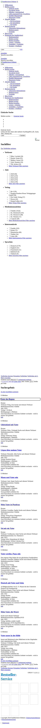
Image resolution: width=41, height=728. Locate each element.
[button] (37, 139)
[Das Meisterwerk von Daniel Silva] (34, 692)
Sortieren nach (5, 379)
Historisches (14, 232)
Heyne (13, 199)
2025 (12, 176)
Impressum (5, 723)
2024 (12, 178)
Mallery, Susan (15, 160)
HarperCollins (15, 201)
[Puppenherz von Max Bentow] (15, 704)
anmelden (4, 53)
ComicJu (13, 219)
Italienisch (14, 252)
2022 (12, 182)
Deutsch (13, 246)
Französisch (14, 250)
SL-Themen (14, 217)
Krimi (12, 230)
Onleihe (13, 211)
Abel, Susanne (15, 162)
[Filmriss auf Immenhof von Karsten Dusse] (15, 715)
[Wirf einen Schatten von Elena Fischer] (5, 715)
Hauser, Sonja (15, 158)
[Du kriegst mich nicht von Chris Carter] (5, 704)
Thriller (13, 234)
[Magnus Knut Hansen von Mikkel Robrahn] (5, 692)
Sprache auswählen (7, 55)
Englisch (13, 248)
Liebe (12, 236)
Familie (13, 228)
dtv (12, 191)
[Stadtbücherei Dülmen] (8, 1)
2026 (12, 174)
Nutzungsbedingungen (8, 719)
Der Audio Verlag (16, 197)
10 (12, 381)
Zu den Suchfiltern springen (9, 392)
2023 (12, 180)
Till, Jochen (14, 164)
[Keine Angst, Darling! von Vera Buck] (24, 692)
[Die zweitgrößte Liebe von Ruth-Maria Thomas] (24, 704)
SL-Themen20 (15, 213)
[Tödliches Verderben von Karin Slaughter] (34, 704)
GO (21, 49)
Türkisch (13, 254)
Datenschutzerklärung (33, 718)
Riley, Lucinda (15, 156)
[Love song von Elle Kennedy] (15, 692)
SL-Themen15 (15, 215)
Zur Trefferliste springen (8, 148)
